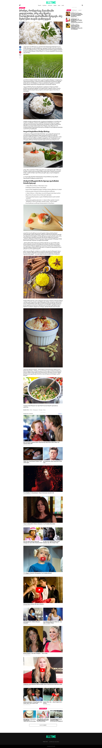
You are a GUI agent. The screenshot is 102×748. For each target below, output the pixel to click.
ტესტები (55, 5)
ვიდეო (59, 5)
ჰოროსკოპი (50, 5)
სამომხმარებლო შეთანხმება (54, 741)
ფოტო (63, 5)
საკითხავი (44, 5)
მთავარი (39, 5)
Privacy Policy (45, 741)
